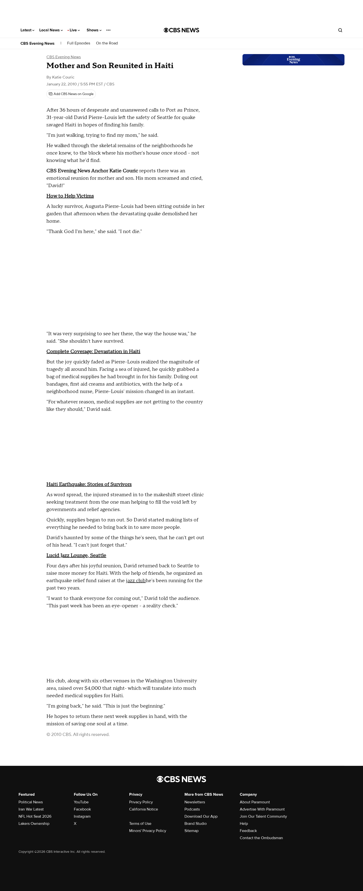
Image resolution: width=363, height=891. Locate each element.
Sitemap (191, 831)
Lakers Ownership (34, 824)
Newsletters (194, 802)
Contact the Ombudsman (261, 838)
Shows (93, 30)
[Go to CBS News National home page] (181, 30)
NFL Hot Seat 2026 (35, 816)
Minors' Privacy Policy (147, 831)
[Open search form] (340, 30)
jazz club (136, 580)
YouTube (81, 802)
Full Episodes (78, 43)
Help (244, 824)
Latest (26, 30)
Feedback (248, 831)
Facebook (82, 809)
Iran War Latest (31, 809)
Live (74, 30)
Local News (50, 30)
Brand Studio (195, 824)
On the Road (107, 43)
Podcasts (192, 809)
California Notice (143, 809)
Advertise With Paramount (262, 809)
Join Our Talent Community (263, 816)
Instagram (82, 816)
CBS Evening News (37, 43)
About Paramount (255, 802)
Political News (31, 802)
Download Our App (201, 816)
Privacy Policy (141, 802)
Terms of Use (140, 824)
